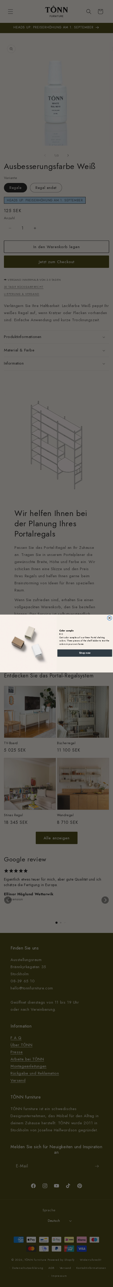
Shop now (84, 653)
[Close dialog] (109, 618)
